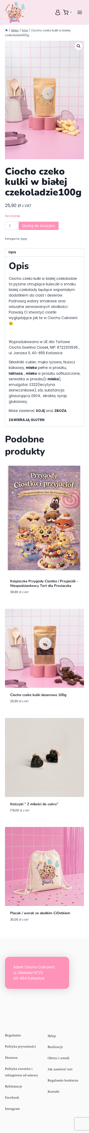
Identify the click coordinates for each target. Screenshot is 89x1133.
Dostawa (11, 1058)
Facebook (12, 1098)
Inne (24, 238)
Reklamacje (13, 1086)
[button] (78, 46)
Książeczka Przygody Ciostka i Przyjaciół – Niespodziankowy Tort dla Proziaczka (44, 583)
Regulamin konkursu (63, 1081)
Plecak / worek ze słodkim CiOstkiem (40, 913)
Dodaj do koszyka (38, 225)
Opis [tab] (12, 252)
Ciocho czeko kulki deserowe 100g (38, 695)
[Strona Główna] (6, 30)
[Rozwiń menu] (79, 12)
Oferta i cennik (59, 1058)
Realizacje (55, 1047)
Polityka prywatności (20, 1046)
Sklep (52, 1036)
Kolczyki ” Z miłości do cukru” (34, 804)
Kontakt (53, 1092)
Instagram (12, 1109)
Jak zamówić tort (60, 1069)
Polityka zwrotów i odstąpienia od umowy (21, 1072)
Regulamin (13, 1035)
